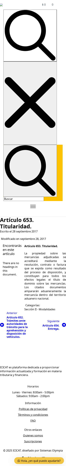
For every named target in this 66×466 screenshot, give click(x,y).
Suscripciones (33, 441)
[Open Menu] (33, 206)
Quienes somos (33, 435)
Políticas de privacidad (33, 409)
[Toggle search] (30, 35)
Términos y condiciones (33, 415)
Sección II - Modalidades (39, 309)
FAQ (33, 420)
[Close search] (30, 103)
